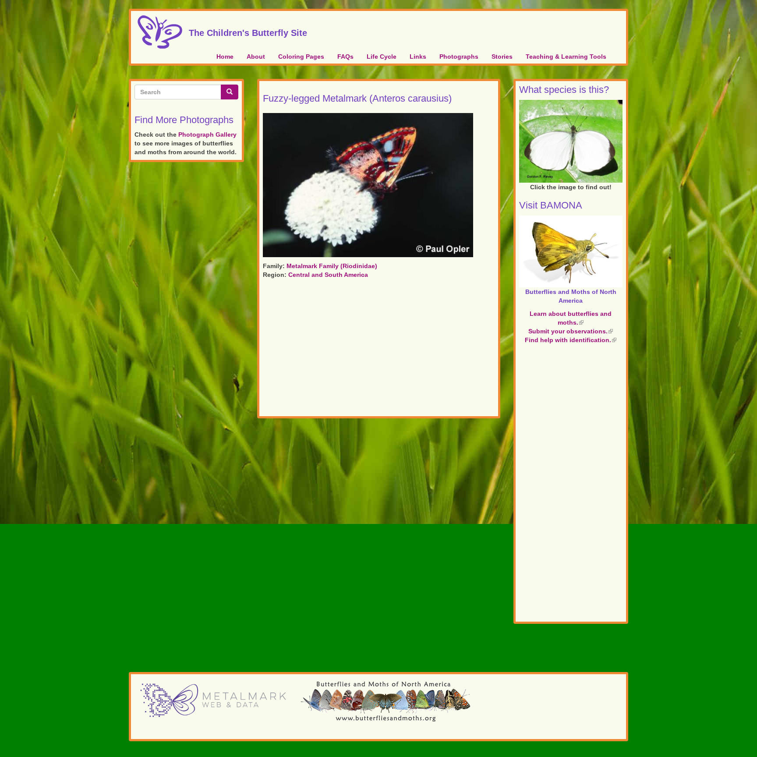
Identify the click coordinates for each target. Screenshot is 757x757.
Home (224, 56)
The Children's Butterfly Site (248, 31)
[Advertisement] (379, 349)
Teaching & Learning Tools (566, 56)
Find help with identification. (570, 339)
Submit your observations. (570, 331)
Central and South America (328, 274)
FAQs (345, 56)
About (256, 56)
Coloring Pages (301, 56)
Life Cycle (381, 56)
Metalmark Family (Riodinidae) (332, 265)
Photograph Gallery (207, 134)
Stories (502, 56)
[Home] (163, 32)
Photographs (458, 56)
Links (418, 56)
